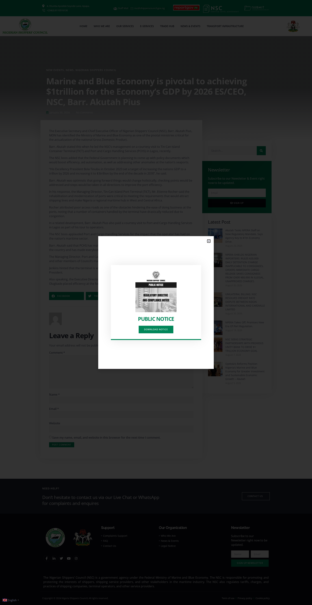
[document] (156, 302)
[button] (208, 241)
